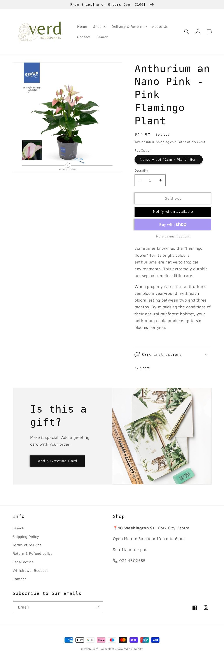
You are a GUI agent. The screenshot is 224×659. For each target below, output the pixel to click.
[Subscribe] (97, 607)
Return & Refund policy (33, 553)
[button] (99, 26)
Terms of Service (27, 545)
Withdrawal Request (30, 570)
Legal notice (23, 562)
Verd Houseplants (104, 648)
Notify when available (173, 211)
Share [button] (145, 368)
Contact (19, 579)
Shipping (162, 142)
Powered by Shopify (130, 648)
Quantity (141, 170)
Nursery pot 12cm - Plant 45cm (169, 159)
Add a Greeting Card (57, 461)
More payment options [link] (173, 236)
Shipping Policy (26, 536)
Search (18, 528)
